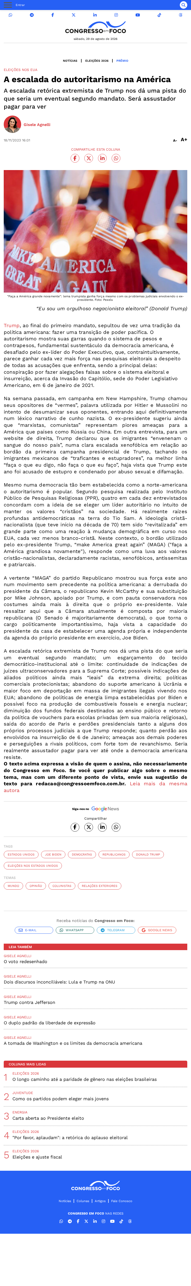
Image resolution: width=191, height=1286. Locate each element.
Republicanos (114, 854)
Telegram (116, 930)
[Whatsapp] (10, 15)
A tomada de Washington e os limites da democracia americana (73, 1043)
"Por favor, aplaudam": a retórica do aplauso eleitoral (70, 1137)
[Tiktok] (159, 15)
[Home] (95, 27)
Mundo (13, 886)
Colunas (83, 1201)
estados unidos (21, 854)
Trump (12, 325)
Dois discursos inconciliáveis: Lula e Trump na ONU (59, 981)
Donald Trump (148, 854)
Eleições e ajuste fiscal (37, 1157)
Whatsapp (75, 930)
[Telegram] (32, 15)
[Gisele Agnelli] (12, 125)
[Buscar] (183, 5)
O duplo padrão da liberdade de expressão (50, 1022)
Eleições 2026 (96, 60)
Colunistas (61, 886)
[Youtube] (138, 15)
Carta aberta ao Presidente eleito (48, 1118)
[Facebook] (52, 15)
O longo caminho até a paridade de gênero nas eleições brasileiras (84, 1079)
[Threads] (180, 15)
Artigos (100, 1201)
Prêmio (122, 60)
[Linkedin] (95, 15)
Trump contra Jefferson (29, 1002)
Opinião (36, 886)
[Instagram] (116, 15)
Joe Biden (53, 854)
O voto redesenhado (25, 961)
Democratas (82, 854)
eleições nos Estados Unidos (33, 865)
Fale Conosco (121, 1201)
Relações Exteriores (99, 886)
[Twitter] (74, 15)
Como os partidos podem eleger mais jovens (60, 1098)
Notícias (70, 60)
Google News (160, 930)
